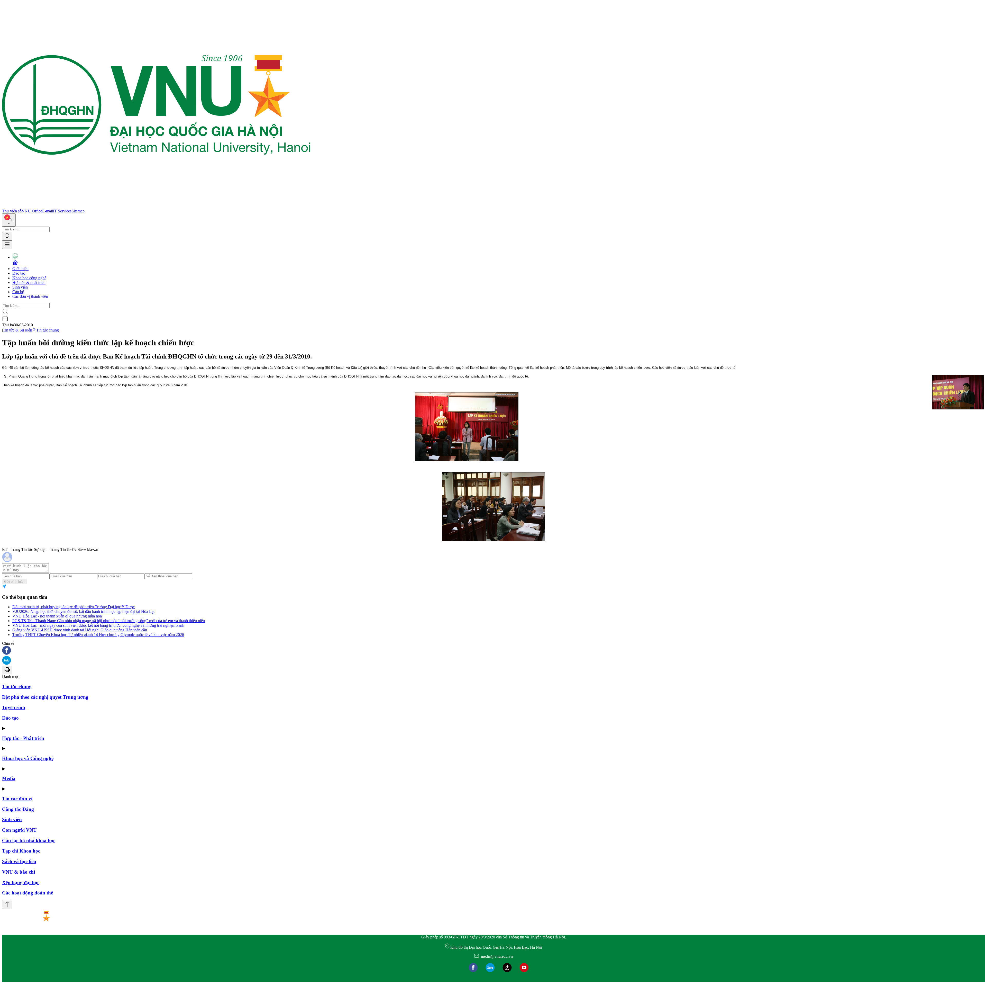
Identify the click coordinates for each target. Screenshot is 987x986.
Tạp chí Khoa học (21, 851)
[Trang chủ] (156, 206)
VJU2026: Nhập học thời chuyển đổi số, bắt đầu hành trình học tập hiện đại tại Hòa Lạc (83, 611)
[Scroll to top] (7, 905)
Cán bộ (18, 292)
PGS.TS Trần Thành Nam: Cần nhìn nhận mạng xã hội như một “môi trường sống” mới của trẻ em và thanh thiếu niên (108, 621)
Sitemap (78, 211)
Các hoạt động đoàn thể (27, 892)
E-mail (47, 211)
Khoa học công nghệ (29, 278)
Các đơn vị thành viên (30, 296)
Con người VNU (19, 830)
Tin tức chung (47, 330)
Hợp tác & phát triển (28, 282)
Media (8, 778)
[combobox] (9, 220)
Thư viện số (12, 211)
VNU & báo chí (18, 872)
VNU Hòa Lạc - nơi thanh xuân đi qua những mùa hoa (57, 616)
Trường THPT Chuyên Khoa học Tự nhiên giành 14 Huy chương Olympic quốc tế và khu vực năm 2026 (98, 634)
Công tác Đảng (18, 809)
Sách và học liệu (19, 861)
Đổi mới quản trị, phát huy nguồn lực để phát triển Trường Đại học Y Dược (73, 607)
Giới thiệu (20, 268)
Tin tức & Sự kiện (17, 330)
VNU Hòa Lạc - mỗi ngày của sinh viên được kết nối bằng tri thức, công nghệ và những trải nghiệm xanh (98, 625)
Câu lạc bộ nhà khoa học (28, 840)
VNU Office (32, 211)
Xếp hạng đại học (20, 882)
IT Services (62, 211)
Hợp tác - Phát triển (23, 738)
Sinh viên (20, 287)
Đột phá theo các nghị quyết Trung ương (45, 697)
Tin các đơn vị (17, 798)
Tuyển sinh (13, 707)
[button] (493, 651)
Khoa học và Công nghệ (27, 758)
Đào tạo (18, 273)
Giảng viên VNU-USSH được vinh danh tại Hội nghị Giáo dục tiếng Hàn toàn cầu (79, 630)
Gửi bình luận (14, 582)
